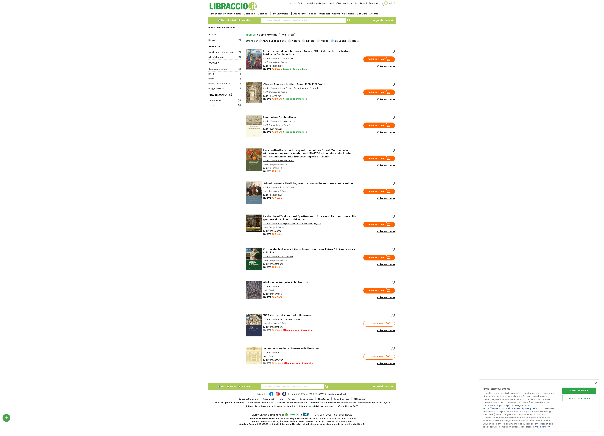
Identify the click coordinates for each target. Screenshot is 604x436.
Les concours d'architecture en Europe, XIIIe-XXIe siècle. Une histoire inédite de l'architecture (307, 52)
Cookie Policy (542, 426)
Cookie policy (306, 399)
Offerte (374, 13)
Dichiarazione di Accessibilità (292, 402)
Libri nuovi (249, 13)
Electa (224, 78)
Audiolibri (324, 13)
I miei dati (291, 3)
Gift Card (362, 13)
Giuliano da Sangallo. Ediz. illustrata (286, 282)
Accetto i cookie (579, 390)
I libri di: (251, 34)
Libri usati (263, 13)
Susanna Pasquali (309, 88)
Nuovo (224, 40)
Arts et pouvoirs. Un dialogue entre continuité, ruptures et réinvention (308, 183)
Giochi (336, 13)
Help (281, 399)
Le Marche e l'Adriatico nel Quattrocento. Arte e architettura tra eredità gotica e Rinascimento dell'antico (309, 218)
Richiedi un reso (341, 399)
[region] (539, 405)
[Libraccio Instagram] (278, 395)
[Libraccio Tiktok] (284, 395)
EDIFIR (224, 74)
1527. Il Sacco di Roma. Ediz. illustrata (287, 315)
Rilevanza (340, 40)
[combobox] (303, 20)
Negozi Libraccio (382, 20)
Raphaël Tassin (287, 187)
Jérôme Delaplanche (290, 319)
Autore (296, 40)
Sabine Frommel (271, 58)
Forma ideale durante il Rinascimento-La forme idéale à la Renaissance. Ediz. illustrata (309, 251)
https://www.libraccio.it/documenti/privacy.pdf (509, 408)
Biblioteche (323, 399)
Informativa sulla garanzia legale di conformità (270, 406)
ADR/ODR (351, 402)
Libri (223, 20)
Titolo (355, 40)
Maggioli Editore (224, 88)
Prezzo (324, 40)
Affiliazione (359, 399)
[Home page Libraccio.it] (233, 9)
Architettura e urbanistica (224, 52)
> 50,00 (224, 105)
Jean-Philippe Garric (289, 88)
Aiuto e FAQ (335, 3)
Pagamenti (268, 399)
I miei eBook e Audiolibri (317, 3)
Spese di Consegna (249, 399)
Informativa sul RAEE (347, 406)
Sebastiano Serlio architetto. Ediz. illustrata (291, 348)
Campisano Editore (224, 69)
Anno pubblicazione (274, 40)
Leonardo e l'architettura (279, 117)
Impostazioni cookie (579, 398)
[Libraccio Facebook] (271, 395)
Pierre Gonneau (287, 160)
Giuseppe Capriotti (289, 223)
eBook (312, 13)
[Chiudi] (596, 383)
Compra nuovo (376, 59)
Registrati (374, 3)
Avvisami (377, 323)
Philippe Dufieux (287, 58)
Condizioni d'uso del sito (260, 402)
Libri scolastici (225, 13)
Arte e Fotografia (224, 57)
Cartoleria (348, 13)
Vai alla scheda (386, 66)
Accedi (363, 3)
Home (211, 27)
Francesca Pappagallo (310, 223)
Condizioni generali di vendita (228, 402)
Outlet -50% (299, 13)
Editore (310, 40)
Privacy (291, 399)
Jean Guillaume (287, 121)
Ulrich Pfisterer (286, 256)
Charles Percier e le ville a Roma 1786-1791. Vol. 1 (294, 84)
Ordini (300, 3)
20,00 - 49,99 (224, 100)
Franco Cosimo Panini (224, 83)
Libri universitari (280, 13)
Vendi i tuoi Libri (350, 3)
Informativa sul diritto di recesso (316, 406)
